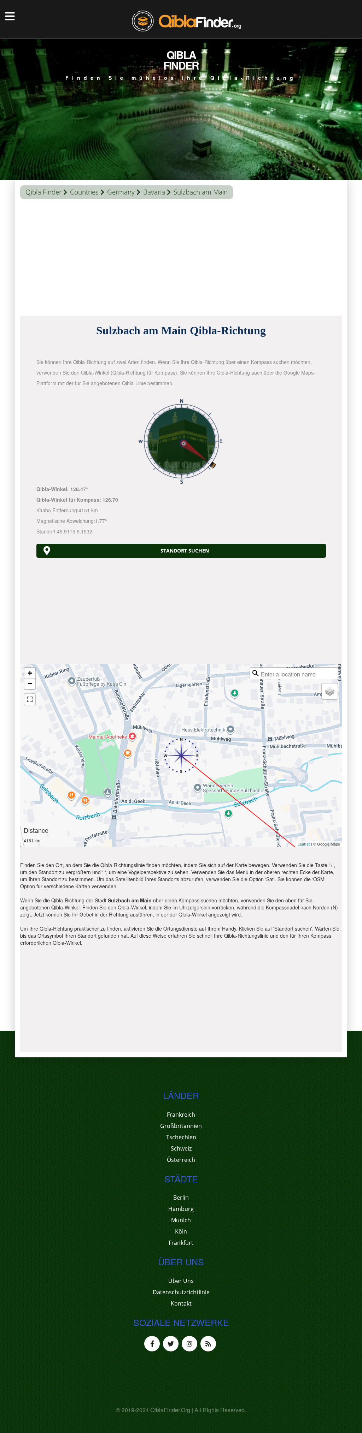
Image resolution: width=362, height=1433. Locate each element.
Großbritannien (181, 1126)
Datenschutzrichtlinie (181, 1292)
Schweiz (181, 1148)
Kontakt (181, 1303)
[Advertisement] (181, 259)
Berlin (181, 1197)
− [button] (30, 683)
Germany (121, 192)
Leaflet (304, 844)
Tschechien (181, 1137)
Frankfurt (181, 1243)
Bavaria (154, 192)
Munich (181, 1220)
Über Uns (181, 1281)
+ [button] (30, 673)
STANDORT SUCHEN (184, 550)
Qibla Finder (43, 192)
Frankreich (181, 1114)
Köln (181, 1231)
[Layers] (330, 691)
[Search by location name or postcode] (255, 673)
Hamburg (181, 1209)
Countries (84, 192)
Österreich (181, 1160)
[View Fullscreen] (29, 699)
